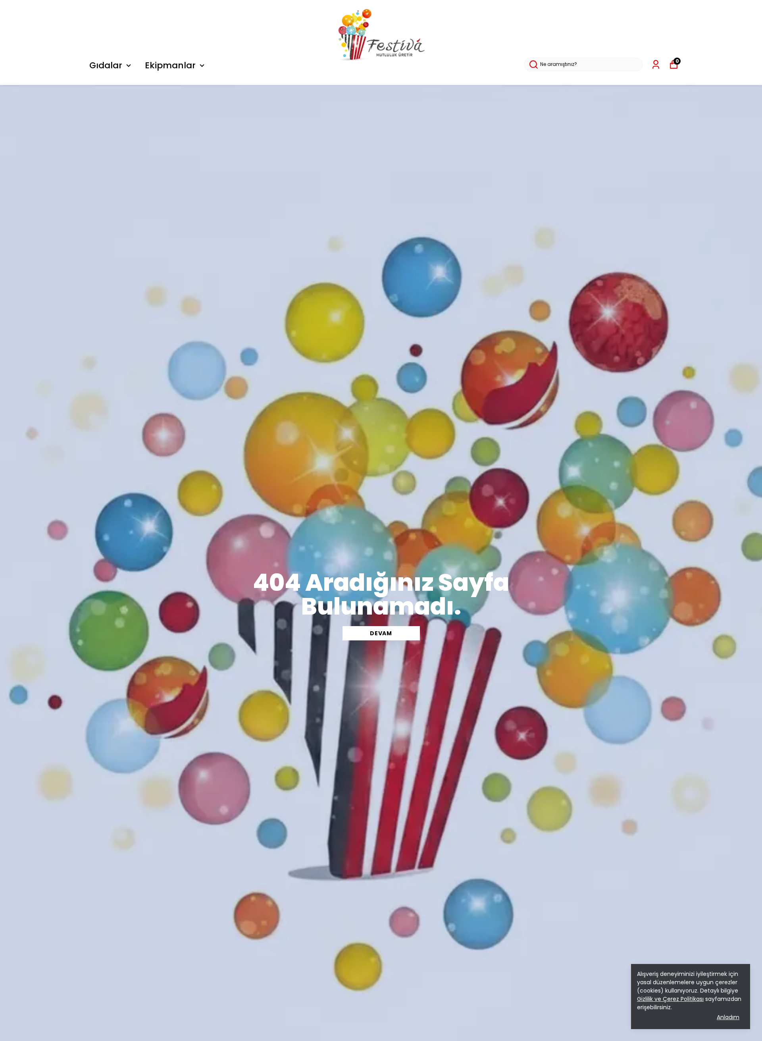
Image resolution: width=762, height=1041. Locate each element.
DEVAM (381, 633)
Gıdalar (105, 65)
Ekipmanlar (170, 65)
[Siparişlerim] (656, 64)
